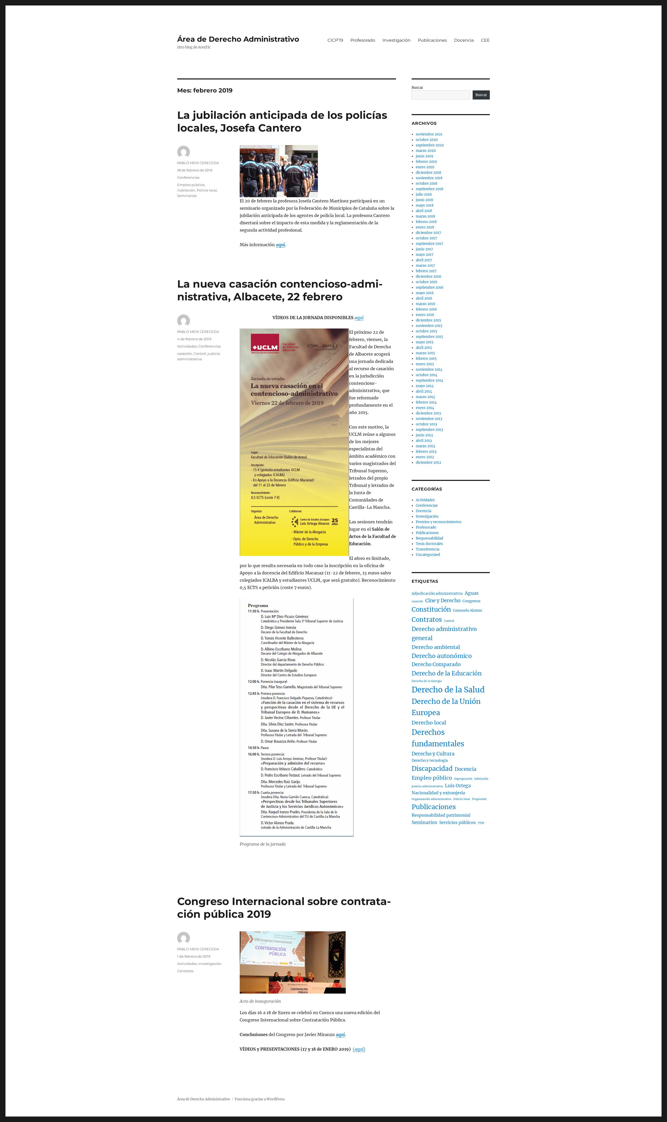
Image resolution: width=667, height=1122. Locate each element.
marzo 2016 (425, 304)
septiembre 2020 (430, 145)
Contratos (185, 971)
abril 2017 (424, 260)
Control (200, 353)
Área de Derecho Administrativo (238, 39)
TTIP (481, 823)
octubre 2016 (426, 282)
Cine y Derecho (442, 601)
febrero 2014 (426, 402)
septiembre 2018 (429, 189)
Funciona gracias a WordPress (260, 1099)
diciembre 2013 (428, 413)
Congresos (471, 601)
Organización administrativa (431, 799)
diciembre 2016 (428, 276)
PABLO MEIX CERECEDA (198, 163)
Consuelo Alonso (467, 610)
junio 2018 (424, 200)
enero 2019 (425, 167)
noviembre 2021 (429, 134)
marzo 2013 (425, 446)
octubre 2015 (426, 331)
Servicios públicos (457, 822)
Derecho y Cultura (433, 754)
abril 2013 (424, 440)
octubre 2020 (427, 140)
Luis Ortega (458, 786)
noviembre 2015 (429, 326)
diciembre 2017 (428, 233)
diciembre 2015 (428, 320)
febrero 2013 (426, 451)
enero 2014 (425, 408)
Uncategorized (428, 555)
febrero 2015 (426, 358)
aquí (359, 317)
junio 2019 (424, 156)
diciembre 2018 (428, 172)
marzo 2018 (425, 216)
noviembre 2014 (429, 369)
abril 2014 (424, 391)
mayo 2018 (425, 205)
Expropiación (463, 778)
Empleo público (191, 185)
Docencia (464, 40)
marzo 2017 (425, 265)
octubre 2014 (426, 375)
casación (184, 353)
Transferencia (427, 549)
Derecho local (429, 722)
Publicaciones (432, 40)
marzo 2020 (426, 150)
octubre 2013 (426, 424)
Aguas (472, 593)
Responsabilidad (429, 538)
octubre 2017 (426, 238)
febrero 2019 (426, 161)
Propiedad (479, 799)
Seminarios (186, 196)
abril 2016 (424, 298)
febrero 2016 (426, 309)
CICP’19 (335, 40)
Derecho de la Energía (427, 681)
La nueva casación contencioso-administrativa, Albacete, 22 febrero (279, 290)
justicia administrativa (427, 786)
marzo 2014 (425, 397)
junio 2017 (424, 249)
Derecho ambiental (436, 647)
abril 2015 (424, 347)
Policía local (207, 190)
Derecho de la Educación (447, 673)
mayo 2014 (425, 386)
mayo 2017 (425, 254)
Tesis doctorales (429, 544)
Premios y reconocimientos (438, 522)
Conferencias (188, 177)
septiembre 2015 (429, 336)
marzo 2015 (425, 353)
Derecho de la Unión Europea (446, 707)
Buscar (417, 87)
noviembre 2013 (429, 419)
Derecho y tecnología (430, 760)
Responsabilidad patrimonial (441, 815)
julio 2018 (424, 194)
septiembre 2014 (429, 380)
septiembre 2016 (429, 287)
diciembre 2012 (428, 462)
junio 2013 (424, 435)
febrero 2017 (426, 271)
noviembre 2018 (429, 178)
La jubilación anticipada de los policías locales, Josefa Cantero (282, 121)
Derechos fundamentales (438, 738)
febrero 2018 (426, 222)
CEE (485, 40)
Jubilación (186, 190)
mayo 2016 (425, 293)
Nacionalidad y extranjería (438, 792)
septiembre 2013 (429, 429)
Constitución (431, 609)
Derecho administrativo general (444, 633)
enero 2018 (425, 227)
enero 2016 (425, 315)
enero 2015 (425, 364)
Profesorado (362, 40)
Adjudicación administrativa (437, 593)
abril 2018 (424, 211)
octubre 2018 (426, 183)
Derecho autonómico (442, 656)
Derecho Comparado (436, 664)
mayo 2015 (425, 342)
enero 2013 (425, 457)
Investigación (396, 40)
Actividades (187, 346)
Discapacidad (432, 769)
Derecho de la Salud (448, 690)
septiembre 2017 (429, 243)
